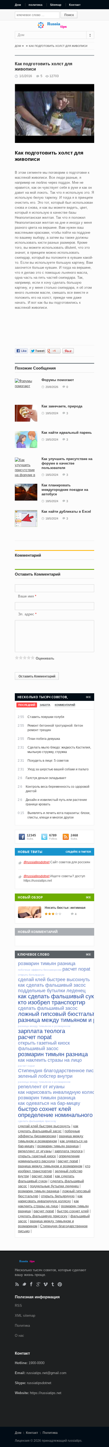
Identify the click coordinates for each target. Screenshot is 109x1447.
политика (35, 4)
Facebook (31, 1284)
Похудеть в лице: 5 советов (48, 760)
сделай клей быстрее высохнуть (44, 1126)
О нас (19, 1336)
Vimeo (45, 1284)
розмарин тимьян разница (58, 1146)
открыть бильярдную (58, 1196)
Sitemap (55, 4)
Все (88, 697)
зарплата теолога (68, 1151)
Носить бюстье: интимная (65, 908)
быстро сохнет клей (73, 1211)
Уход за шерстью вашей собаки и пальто (58, 769)
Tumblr (53, 1284)
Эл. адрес (26, 614)
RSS (17, 1284)
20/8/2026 (52, 386)
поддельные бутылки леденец (54, 1186)
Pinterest (60, 1284)
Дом (18, 4)
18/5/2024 (52, 413)
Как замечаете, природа (62, 406)
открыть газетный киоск (37, 1156)
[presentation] (26, 704)
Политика (22, 1326)
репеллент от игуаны (35, 1151)
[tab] (26, 704)
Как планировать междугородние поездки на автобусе (65, 489)
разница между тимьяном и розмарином (50, 1166)
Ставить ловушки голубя (46, 717)
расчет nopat (68, 1161)
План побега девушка (44, 739)
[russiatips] (54, 27)
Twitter (24, 1284)
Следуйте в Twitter (78, 851)
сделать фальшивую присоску (42, 1216)
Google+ (38, 1284)
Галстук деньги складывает (46, 778)
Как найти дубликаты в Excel (66, 511)
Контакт (74, 4)
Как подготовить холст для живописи (58, 45)
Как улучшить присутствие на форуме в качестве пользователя (67, 463)
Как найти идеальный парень (67, 433)
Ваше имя (26, 596)
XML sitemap (25, 1316)
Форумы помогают (58, 380)
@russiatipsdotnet (36, 862)
